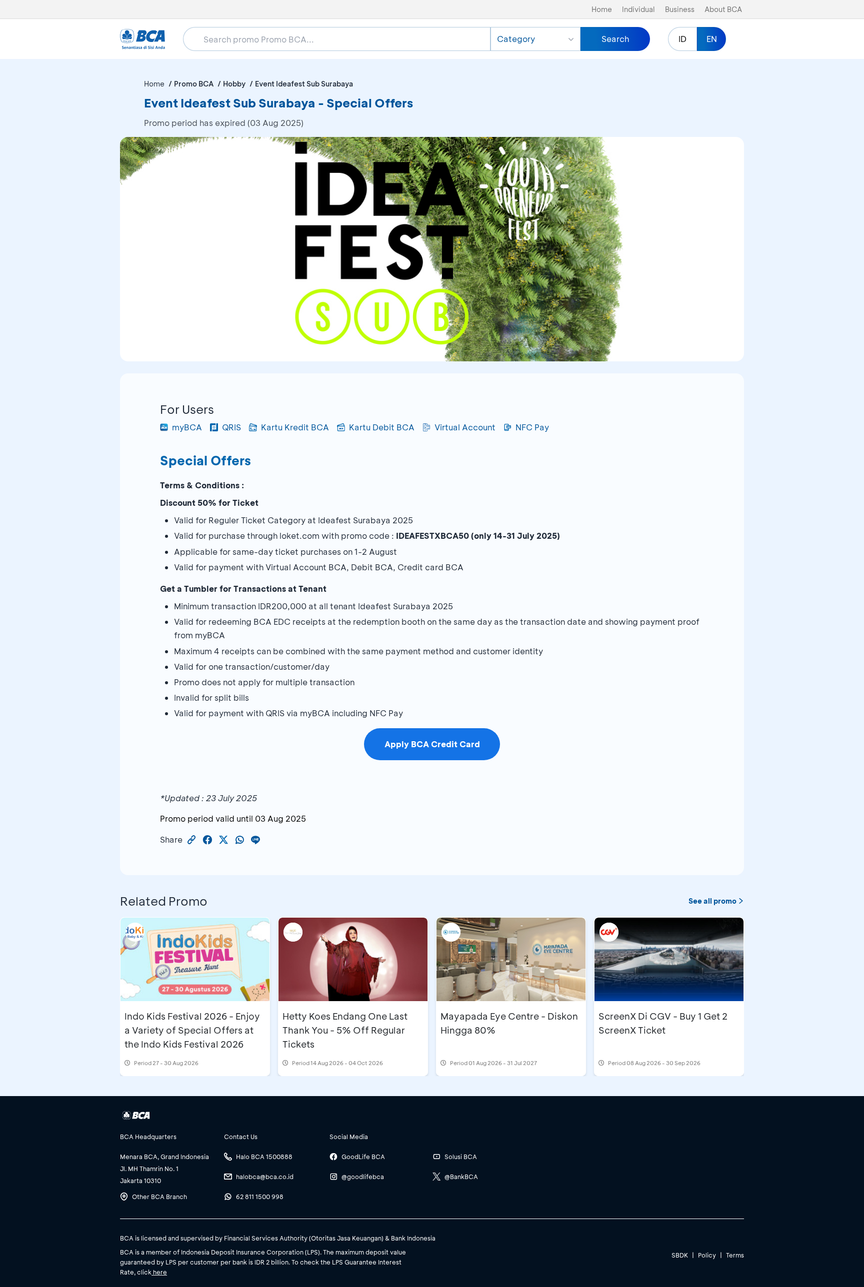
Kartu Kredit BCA (295, 427)
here (159, 1272)
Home (602, 9)
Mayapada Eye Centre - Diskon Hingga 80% (509, 1023)
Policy (707, 1255)
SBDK (680, 1255)
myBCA (187, 427)
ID (682, 38)
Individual (638, 9)
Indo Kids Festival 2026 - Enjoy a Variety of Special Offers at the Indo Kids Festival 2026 (192, 1030)
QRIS (231, 427)
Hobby (234, 83)
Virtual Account (465, 427)
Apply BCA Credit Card (432, 744)
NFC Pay (532, 427)
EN (711, 38)
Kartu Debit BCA (381, 427)
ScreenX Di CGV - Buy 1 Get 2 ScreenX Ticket (663, 1023)
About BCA (723, 9)
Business (679, 9)
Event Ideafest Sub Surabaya (304, 83)
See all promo (712, 901)
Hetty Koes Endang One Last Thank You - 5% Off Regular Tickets (345, 1030)
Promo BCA (194, 83)
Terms (735, 1255)
